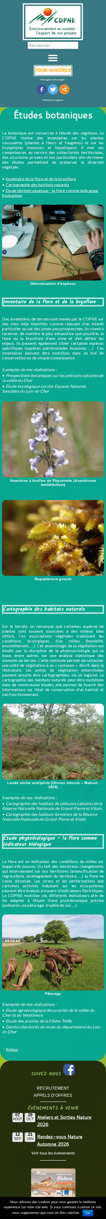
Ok (87, 1213)
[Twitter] (53, 89)
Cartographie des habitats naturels (37, 184)
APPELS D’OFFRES (53, 1095)
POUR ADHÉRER (53, 71)
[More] (64, 89)
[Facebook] (42, 89)
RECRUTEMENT (53, 1088)
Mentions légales (53, 99)
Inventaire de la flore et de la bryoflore (41, 178)
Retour (12, 1049)
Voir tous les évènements (53, 1152)
